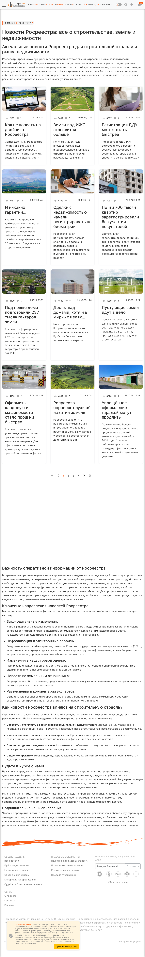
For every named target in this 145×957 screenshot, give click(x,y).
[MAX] (99, 870)
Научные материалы (16, 870)
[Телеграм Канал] (127, 870)
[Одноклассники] (109, 870)
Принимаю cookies (66, 946)
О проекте (10, 895)
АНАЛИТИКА (106, 4)
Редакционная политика (65, 870)
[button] (4, 5)
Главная (10, 23)
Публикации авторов (16, 865)
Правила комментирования (67, 865)
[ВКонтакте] (118, 870)
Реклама (9, 905)
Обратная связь (118, 878)
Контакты (9, 900)
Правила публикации (63, 874)
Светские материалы (16, 874)
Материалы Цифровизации (20, 879)
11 (70, 301)
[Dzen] (136, 870)
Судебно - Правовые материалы (23, 884)
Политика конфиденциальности (70, 860)
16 (21, 200)
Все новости (11, 860)
